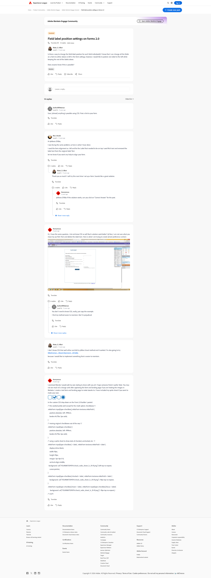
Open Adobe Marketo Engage (152, 21)
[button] (172, 10)
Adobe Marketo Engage (53, 10)
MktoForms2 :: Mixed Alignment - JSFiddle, (63, 353)
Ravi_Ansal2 (57, 136)
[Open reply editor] (89, 89)
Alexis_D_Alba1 (58, 47)
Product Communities (39, 10)
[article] (88, 116)
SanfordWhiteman (59, 108)
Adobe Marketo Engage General (70, 10)
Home (29, 10)
